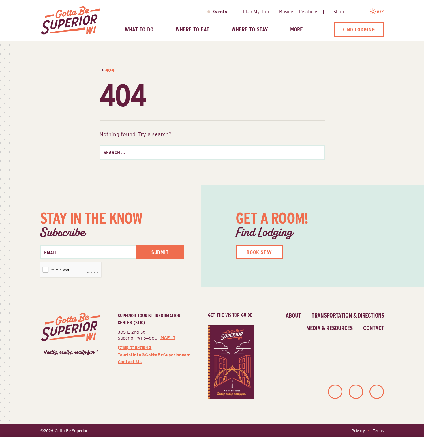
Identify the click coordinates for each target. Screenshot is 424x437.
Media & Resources (329, 328)
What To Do (139, 29)
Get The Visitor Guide (230, 315)
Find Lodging (358, 29)
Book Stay (259, 252)
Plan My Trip (256, 11)
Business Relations (298, 11)
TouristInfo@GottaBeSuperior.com (154, 354)
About (293, 315)
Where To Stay (250, 29)
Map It (167, 337)
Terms (378, 430)
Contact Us (130, 361)
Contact (373, 328)
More (296, 29)
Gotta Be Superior (71, 430)
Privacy (358, 430)
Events (219, 11)
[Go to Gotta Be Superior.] (100, 70)
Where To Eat (192, 29)
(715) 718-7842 (134, 347)
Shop (338, 11)
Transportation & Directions (348, 315)
